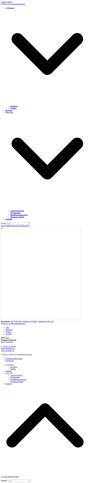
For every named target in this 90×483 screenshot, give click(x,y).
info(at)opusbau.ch (8, 348)
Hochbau (9, 330)
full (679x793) (16, 321)
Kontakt (9, 334)
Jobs (7, 328)
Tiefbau (8, 332)
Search (3, 223)
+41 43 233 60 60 (9, 346)
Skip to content (6, 2)
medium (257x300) (30, 321)
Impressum (10, 361)
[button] (15, 226)
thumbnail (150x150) (46, 321)
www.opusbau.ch (7, 351)
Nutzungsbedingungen (14, 359)
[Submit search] (29, 223)
